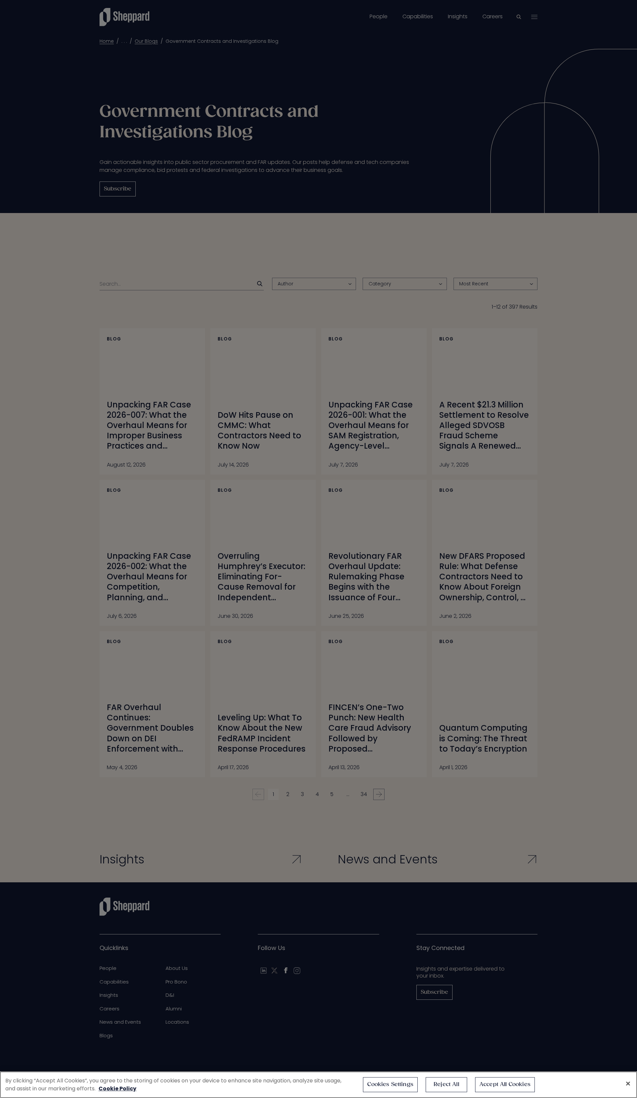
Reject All (446, 1084)
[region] (318, 1084)
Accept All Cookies (505, 1084)
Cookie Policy (117, 1088)
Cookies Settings (390, 1084)
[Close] (628, 1083)
